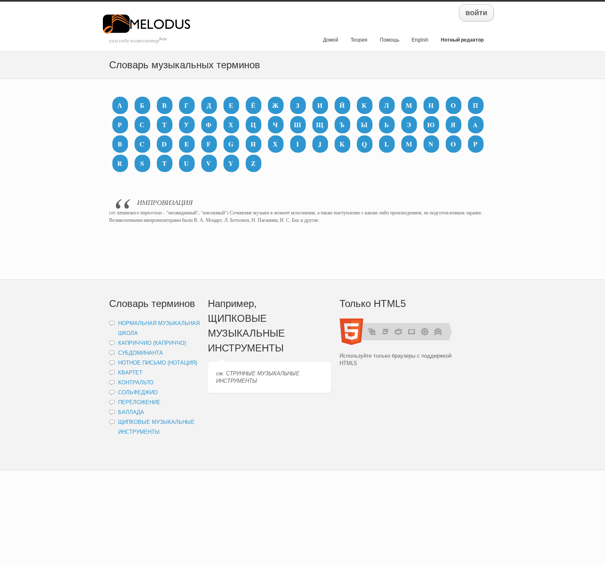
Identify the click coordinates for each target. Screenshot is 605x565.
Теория (359, 40)
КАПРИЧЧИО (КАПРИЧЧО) (152, 343)
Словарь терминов (152, 303)
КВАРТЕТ (130, 373)
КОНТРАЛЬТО (136, 382)
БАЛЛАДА (131, 412)
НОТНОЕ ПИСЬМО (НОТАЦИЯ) (157, 363)
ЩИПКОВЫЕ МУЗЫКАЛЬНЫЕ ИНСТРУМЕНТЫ (246, 333)
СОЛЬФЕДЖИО (138, 392)
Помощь (389, 40)
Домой (330, 40)
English (420, 40)
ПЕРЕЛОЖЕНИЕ (139, 402)
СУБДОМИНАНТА (140, 353)
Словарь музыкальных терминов (184, 64)
